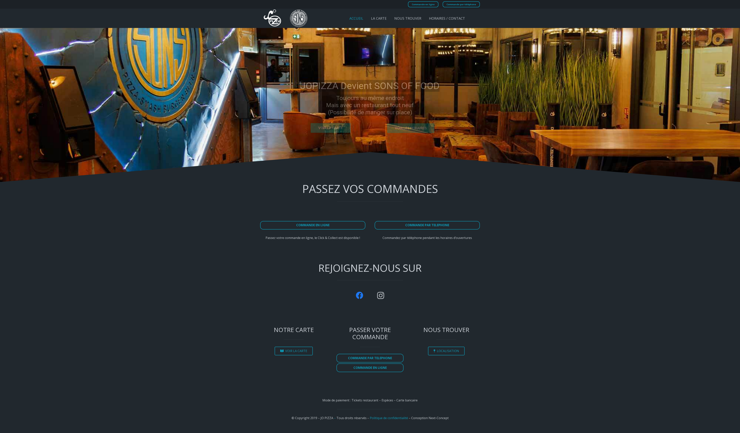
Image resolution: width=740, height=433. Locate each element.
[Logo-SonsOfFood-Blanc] (298, 18)
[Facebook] (359, 295)
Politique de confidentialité (389, 418)
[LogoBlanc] (272, 18)
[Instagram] (381, 295)
